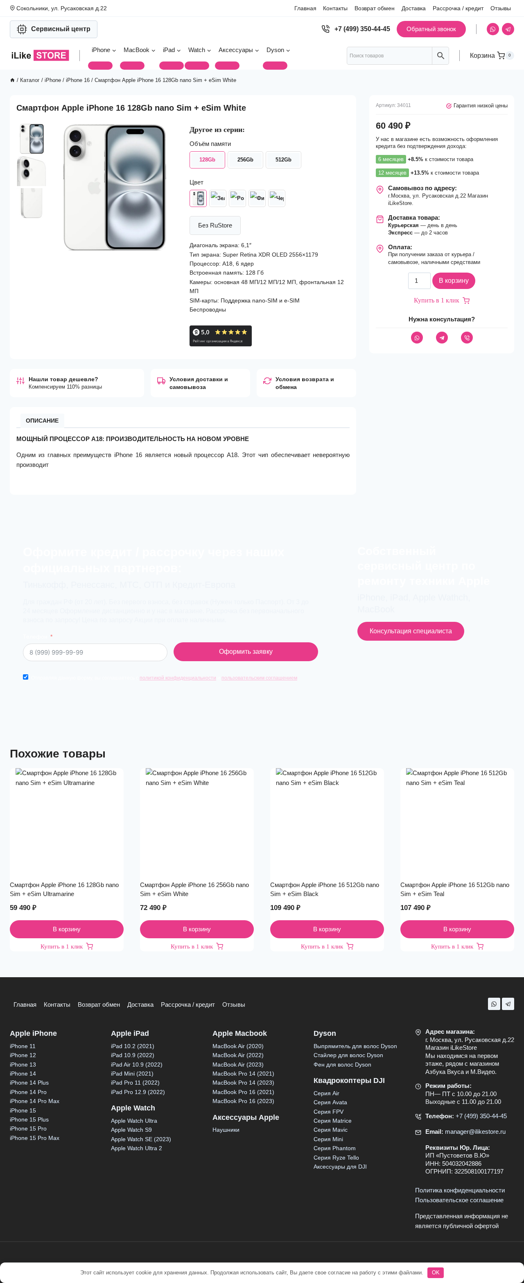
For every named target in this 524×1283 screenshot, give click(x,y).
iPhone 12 (23, 1055)
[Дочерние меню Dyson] (275, 65)
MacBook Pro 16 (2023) (243, 1101)
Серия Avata (330, 1102)
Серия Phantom (335, 1148)
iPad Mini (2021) (132, 1073)
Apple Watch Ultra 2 (136, 1148)
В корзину (454, 281)
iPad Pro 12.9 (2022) (138, 1092)
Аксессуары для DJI (340, 1166)
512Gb (283, 160)
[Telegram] (508, 29)
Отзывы (500, 8)
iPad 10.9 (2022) (132, 1055)
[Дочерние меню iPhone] (100, 65)
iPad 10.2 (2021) (132, 1046)
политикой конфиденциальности (178, 678)
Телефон (35, 637)
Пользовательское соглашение (459, 1200)
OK (436, 1272)
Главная (305, 8)
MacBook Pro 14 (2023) (243, 1082)
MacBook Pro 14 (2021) (243, 1073)
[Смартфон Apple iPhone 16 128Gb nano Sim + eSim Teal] (218, 198)
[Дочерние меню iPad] (171, 65)
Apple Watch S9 (131, 1129)
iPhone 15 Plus (29, 1119)
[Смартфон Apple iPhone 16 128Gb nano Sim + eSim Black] (277, 198)
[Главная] (12, 80)
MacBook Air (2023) (238, 1064)
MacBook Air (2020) (238, 1046)
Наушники (225, 1129)
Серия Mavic (331, 1129)
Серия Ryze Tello (336, 1157)
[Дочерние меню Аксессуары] (227, 65)
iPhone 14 (23, 1073)
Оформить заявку (246, 651)
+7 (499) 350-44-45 (481, 1115)
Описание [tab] (42, 421)
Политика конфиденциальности (460, 1190)
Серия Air (326, 1093)
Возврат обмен (375, 8)
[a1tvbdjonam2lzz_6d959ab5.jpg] (112, 188)
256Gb (245, 160)
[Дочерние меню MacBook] (132, 65)
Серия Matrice (333, 1120)
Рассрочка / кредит (458, 8)
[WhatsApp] (493, 29)
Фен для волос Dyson (342, 1064)
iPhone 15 (23, 1110)
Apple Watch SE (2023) (141, 1139)
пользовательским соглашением (259, 678)
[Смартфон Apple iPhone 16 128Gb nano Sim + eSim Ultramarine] (257, 198)
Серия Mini (328, 1139)
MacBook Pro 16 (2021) (243, 1092)
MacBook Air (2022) (238, 1055)
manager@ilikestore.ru (475, 1131)
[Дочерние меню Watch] (197, 65)
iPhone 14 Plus (29, 1082)
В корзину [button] (67, 929)
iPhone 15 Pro (28, 1128)
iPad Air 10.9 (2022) (137, 1064)
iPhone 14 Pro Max (34, 1101)
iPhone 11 (23, 1046)
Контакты (335, 8)
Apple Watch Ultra (134, 1120)
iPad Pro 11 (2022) (135, 1082)
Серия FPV (328, 1111)
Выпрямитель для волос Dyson (355, 1046)
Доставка (414, 8)
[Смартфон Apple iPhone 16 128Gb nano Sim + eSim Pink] (237, 198)
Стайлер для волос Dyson (348, 1055)
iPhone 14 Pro (28, 1092)
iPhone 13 (23, 1064)
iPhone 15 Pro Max (34, 1138)
